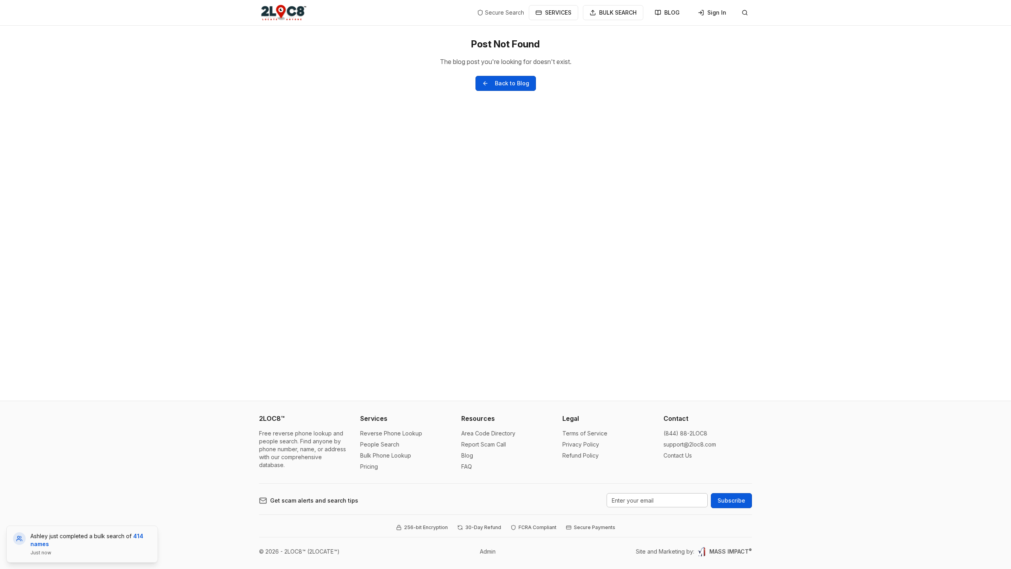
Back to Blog (512, 83)
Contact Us (677, 455)
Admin (488, 551)
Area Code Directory (488, 433)
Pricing (369, 466)
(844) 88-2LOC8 (685, 433)
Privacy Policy (580, 444)
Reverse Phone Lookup (391, 433)
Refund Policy (580, 455)
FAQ (466, 466)
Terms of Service (584, 433)
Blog (467, 455)
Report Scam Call (483, 444)
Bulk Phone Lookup (385, 455)
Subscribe (731, 500)
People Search (379, 444)
